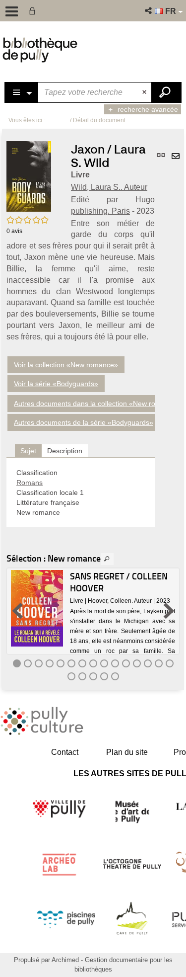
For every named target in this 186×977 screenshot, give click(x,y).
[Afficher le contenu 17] (82, 676)
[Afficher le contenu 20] (115, 676)
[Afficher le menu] (11, 11)
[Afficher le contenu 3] (39, 663)
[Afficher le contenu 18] (93, 676)
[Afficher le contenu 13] (148, 663)
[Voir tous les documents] (107, 559)
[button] (149, 10)
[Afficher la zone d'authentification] (34, 10)
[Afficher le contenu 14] (159, 663)
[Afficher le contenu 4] (50, 663)
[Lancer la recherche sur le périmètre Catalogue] (166, 92)
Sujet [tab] (28, 451)
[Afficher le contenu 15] (170, 663)
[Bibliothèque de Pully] (40, 49)
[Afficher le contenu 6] (71, 663)
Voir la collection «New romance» (66, 365)
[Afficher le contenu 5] (60, 663)
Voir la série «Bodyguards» (56, 384)
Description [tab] (64, 451)
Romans (29, 483)
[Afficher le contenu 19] (104, 676)
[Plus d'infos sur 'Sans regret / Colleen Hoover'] (37, 608)
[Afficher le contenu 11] (126, 663)
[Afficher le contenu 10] (115, 663)
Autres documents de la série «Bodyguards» (83, 422)
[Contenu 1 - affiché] (17, 663)
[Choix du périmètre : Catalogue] (22, 92)
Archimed (65, 960)
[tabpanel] (80, 492)
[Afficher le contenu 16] (71, 676)
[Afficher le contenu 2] (28, 663)
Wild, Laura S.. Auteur (109, 187)
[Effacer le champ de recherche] (145, 92)
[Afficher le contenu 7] (82, 663)
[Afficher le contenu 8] (93, 663)
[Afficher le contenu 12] (137, 663)
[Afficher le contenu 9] (104, 663)
